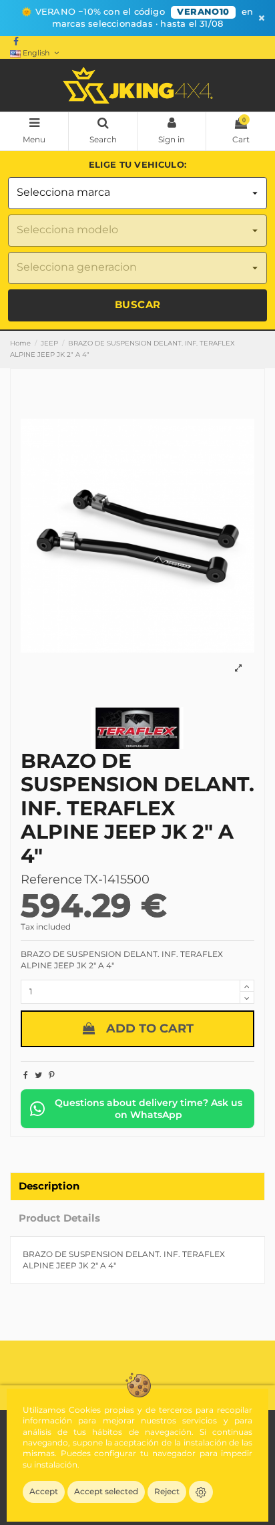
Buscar (138, 304)
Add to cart (150, 1028)
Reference (51, 879)
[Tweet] (38, 1075)
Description (49, 1186)
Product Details (59, 1218)
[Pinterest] (52, 1075)
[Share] (25, 1075)
